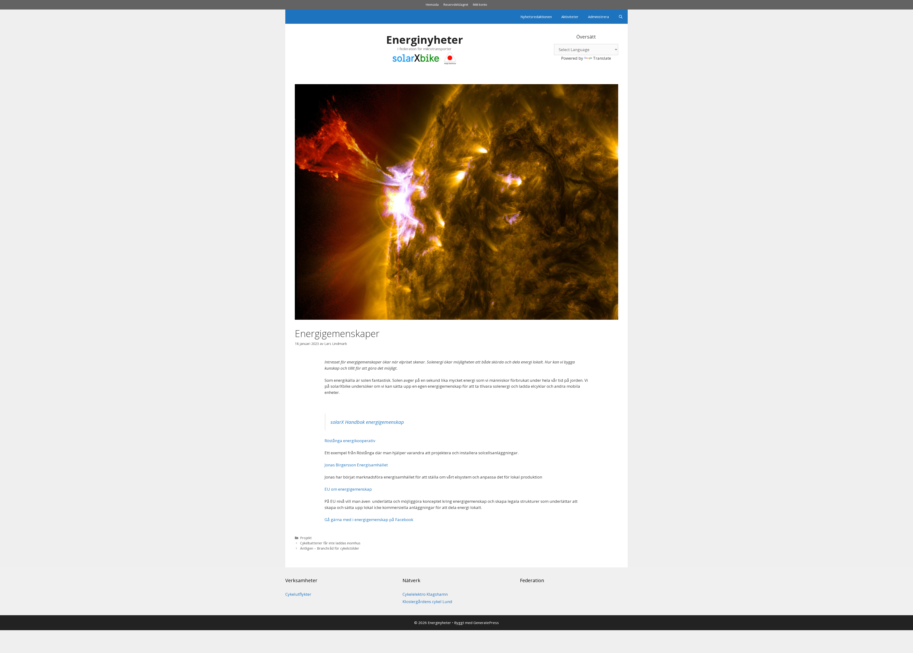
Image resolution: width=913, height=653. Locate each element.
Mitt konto (480, 4)
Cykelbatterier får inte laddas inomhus (330, 543)
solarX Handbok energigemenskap (367, 422)
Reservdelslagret (455, 4)
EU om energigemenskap (348, 489)
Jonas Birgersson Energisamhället (356, 465)
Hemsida (432, 4)
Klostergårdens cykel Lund (427, 601)
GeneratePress (486, 622)
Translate (602, 58)
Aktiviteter (569, 16)
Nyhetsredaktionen (536, 16)
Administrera (598, 16)
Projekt (306, 538)
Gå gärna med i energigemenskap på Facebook (369, 519)
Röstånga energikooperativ (350, 440)
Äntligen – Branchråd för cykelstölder (329, 548)
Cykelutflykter (298, 594)
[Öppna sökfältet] (621, 17)
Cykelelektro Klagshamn (425, 594)
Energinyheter (424, 39)
